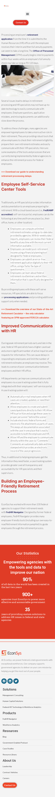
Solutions (9, 689)
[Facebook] (4, 681)
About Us (9, 760)
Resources (10, 731)
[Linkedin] (10, 681)
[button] (27, 14)
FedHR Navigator (14, 512)
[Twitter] (16, 681)
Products (9, 713)
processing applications (16, 297)
